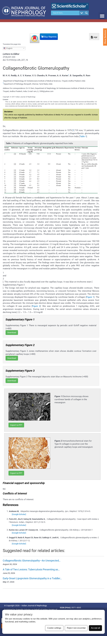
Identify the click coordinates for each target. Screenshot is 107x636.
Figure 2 (36, 306)
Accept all (95, 628)
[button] (102, 15)
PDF (95, 37)
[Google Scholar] (19, 514)
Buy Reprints (50, 36)
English (9, 48)
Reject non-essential (76, 628)
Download (11, 332)
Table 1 (83, 136)
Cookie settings (54, 628)
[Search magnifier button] (86, 13)
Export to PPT (16, 425)
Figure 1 (90, 297)
